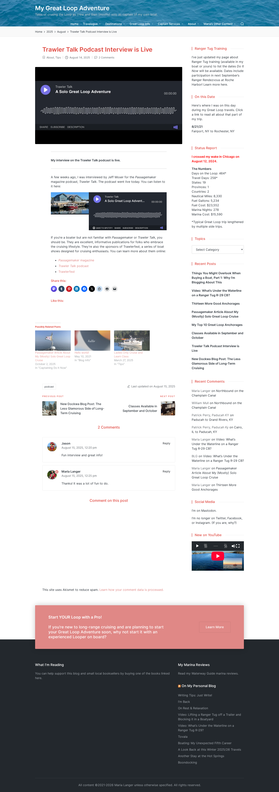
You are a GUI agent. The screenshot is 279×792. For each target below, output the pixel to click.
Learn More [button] (215, 627)
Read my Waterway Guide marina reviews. (208, 673)
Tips (58, 57)
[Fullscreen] (238, 546)
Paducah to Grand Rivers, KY (212, 420)
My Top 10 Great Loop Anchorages (217, 325)
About (50, 57)
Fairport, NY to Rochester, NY (213, 131)
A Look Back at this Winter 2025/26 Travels (209, 749)
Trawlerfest (66, 271)
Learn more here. (215, 84)
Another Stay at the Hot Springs (201, 756)
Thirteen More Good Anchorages (216, 303)
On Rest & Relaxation (193, 708)
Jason (65, 443)
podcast (73, 266)
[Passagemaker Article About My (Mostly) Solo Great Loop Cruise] (53, 340)
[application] (218, 546)
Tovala (183, 736)
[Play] (197, 546)
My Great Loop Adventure (72, 8)
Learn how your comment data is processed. (131, 590)
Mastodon (208, 510)
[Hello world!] (92, 340)
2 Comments (106, 57)
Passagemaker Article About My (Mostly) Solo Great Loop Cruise (52, 356)
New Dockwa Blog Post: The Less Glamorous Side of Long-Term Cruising (216, 363)
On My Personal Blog (199, 686)
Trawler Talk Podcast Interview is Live (215, 348)
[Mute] (233, 546)
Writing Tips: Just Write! (195, 695)
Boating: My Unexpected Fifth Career (205, 743)
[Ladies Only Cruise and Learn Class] (132, 340)
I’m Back (184, 702)
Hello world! (82, 352)
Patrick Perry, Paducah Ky (210, 427)
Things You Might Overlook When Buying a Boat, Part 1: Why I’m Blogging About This (216, 277)
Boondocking (187, 762)
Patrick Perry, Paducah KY (210, 415)
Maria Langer (70, 471)
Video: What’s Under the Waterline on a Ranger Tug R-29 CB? (216, 293)
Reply (166, 443)
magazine (76, 260)
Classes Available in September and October (217, 335)
